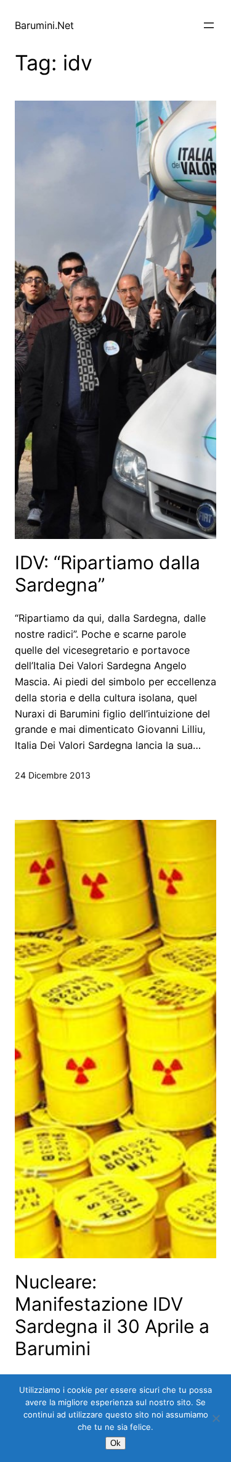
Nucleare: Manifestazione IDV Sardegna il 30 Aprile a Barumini (112, 1315)
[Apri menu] (208, 25)
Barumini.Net (44, 25)
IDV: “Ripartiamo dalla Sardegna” (107, 573)
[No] (215, 1418)
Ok (115, 1443)
